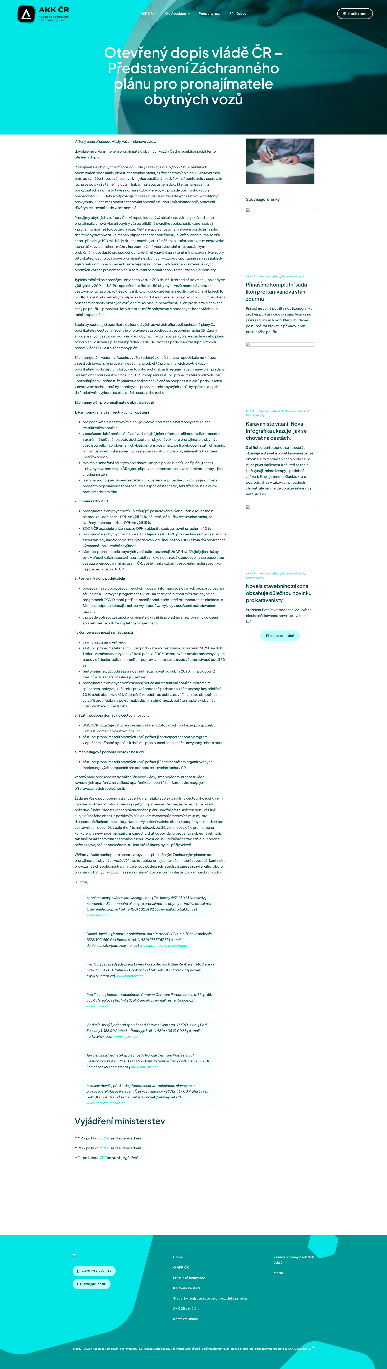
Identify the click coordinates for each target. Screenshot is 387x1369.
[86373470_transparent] (42, 3)
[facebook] (312, 1347)
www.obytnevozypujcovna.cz (164, 945)
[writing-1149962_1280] (111, 1255)
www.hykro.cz (125, 1036)
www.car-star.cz (144, 1067)
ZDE (106, 1138)
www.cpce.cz (97, 1006)
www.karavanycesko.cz (105, 1103)
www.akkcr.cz (97, 915)
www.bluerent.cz (129, 976)
